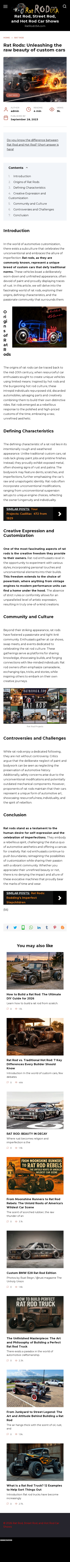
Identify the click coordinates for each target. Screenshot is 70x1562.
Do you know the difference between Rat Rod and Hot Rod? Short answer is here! (33, 145)
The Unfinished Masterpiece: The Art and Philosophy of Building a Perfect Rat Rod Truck (34, 1342)
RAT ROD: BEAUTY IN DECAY (27, 1133)
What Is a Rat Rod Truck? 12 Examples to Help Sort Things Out (34, 1487)
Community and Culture (30, 203)
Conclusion (21, 215)
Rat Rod (13, 95)
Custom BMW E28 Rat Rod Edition (31, 1272)
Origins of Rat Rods (26, 182)
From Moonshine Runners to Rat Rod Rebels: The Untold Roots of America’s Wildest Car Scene (35, 1203)
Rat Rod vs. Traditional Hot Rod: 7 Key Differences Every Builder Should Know (34, 1064)
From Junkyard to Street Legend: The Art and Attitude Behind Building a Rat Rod (35, 1416)
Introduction (22, 176)
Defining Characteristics (29, 187)
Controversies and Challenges (33, 209)
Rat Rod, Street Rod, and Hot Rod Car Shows (35, 19)
